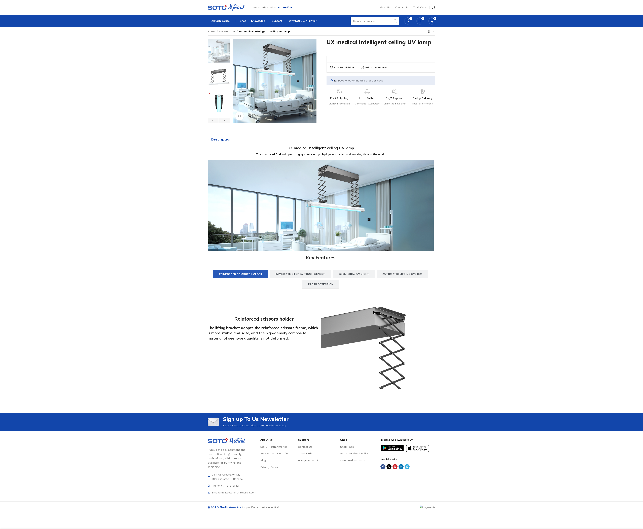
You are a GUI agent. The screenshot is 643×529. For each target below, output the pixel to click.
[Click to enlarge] (239, 116)
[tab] (240, 274)
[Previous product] (425, 32)
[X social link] (388, 466)
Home (211, 31)
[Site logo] (226, 7)
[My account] (433, 7)
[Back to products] (429, 32)
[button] (213, 120)
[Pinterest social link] (395, 466)
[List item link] (278, 447)
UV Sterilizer (227, 31)
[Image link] (226, 440)
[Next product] (433, 32)
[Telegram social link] (407, 466)
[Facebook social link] (382, 466)
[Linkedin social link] (401, 466)
